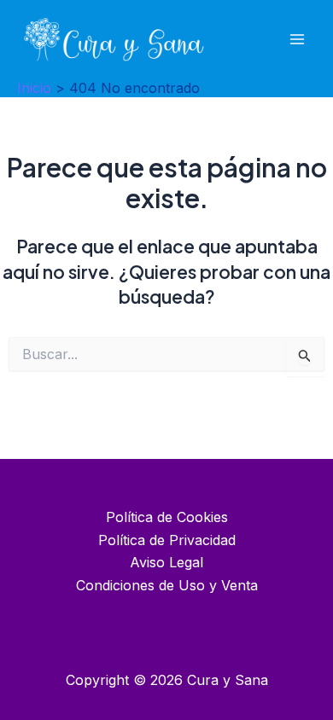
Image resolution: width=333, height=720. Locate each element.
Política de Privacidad (167, 540)
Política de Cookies (167, 516)
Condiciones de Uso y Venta (167, 585)
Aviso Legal (166, 562)
